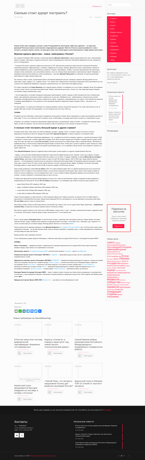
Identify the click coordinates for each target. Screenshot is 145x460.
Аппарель (107, 410)
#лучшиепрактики (121, 270)
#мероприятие (123, 273)
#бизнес (124, 258)
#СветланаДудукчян (114, 256)
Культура (113, 42)
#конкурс (109, 268)
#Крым (121, 254)
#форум (119, 294)
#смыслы (119, 289)
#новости (113, 279)
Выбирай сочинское (116, 32)
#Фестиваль (110, 259)
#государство (113, 263)
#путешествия (124, 285)
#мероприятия (113, 275)
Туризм (112, 60)
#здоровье (124, 263)
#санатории (111, 289)
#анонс (116, 259)
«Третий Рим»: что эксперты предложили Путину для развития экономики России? (58, 383)
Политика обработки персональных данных (43, 456)
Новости (112, 22)
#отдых (128, 282)
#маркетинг (112, 273)
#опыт (123, 282)
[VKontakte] (121, 456)
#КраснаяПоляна (112, 254)
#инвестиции (111, 265)
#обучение (123, 280)
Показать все (98, 6)
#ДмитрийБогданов (116, 249)
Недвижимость (114, 49)
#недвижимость (113, 277)
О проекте (113, 18)
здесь (20, 276)
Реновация (113, 56)
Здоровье (113, 39)
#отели (109, 285)
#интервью (121, 266)
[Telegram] (123, 456)
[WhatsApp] (119, 456)
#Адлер (118, 243)
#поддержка (115, 285)
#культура (121, 268)
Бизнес (112, 29)
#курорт (111, 270)
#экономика (113, 296)
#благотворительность (114, 261)
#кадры (128, 265)
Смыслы (112, 25)
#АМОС (111, 242)
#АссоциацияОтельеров (119, 247)
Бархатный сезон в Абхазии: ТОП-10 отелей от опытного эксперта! (89, 383)
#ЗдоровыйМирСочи (113, 252)
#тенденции (114, 291)
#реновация (125, 287)
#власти (125, 261)
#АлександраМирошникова (116, 245)
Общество (113, 53)
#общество (114, 282)
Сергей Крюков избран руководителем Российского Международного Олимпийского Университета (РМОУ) (89, 344)
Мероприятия (114, 46)
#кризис (114, 268)
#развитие (113, 286)
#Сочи (125, 256)
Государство (114, 36)
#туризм (112, 294)
